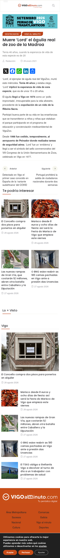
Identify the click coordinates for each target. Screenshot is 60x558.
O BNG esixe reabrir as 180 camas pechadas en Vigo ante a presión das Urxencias (44, 276)
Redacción (11, 60)
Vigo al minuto (32, 34)
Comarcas (43, 512)
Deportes (44, 527)
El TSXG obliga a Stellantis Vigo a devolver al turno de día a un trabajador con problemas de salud (37, 469)
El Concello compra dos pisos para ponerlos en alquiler (13, 225)
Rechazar (26, 552)
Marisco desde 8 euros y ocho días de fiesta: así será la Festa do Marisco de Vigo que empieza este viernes (44, 230)
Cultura (16, 527)
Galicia (43, 517)
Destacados (12, 34)
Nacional (16, 522)
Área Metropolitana (16, 512)
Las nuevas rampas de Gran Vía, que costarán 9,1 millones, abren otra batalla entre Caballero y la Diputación (14, 280)
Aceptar (10, 552)
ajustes (42, 546)
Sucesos (16, 517)
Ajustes (41, 552)
